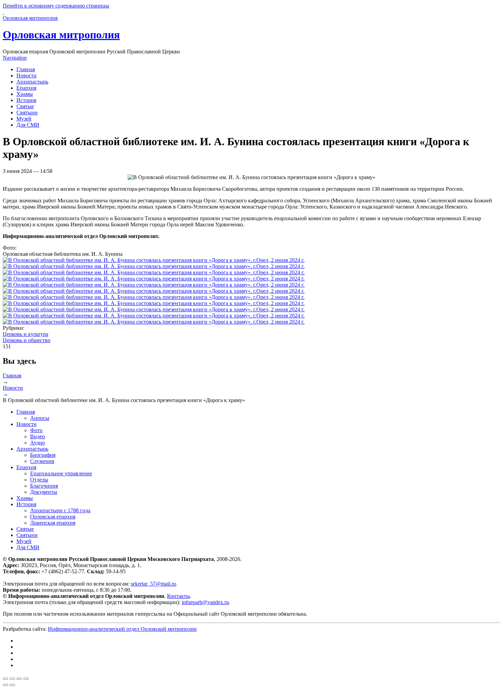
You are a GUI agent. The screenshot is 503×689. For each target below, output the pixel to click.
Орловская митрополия (61, 34)
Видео (37, 436)
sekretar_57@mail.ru (153, 584)
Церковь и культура (25, 334)
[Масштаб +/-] (26, 679)
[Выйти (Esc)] (5, 679)
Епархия (26, 88)
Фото (36, 430)
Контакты (178, 596)
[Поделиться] (12, 679)
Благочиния (44, 486)
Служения (42, 461)
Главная (25, 69)
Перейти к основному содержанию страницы (56, 6)
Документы (43, 492)
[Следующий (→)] (12, 685)
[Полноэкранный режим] (19, 679)
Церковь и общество (26, 340)
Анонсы (39, 418)
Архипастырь (32, 82)
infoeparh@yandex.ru (205, 602)
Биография (42, 455)
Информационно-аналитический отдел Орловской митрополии (122, 629)
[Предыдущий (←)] (5, 685)
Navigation (15, 58)
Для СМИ (27, 125)
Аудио (37, 443)
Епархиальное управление (61, 473)
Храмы (24, 94)
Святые (25, 106)
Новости (26, 75)
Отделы (39, 480)
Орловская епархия (52, 516)
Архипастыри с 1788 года (60, 510)
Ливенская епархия (52, 523)
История (26, 100)
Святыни (27, 112)
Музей (23, 119)
